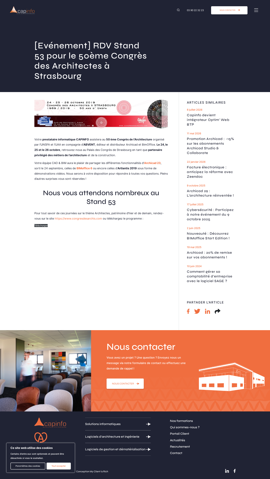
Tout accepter (59, 466)
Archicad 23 (152, 163)
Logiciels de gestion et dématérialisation (115, 449)
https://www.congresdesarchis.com (78, 218)
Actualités (177, 440)
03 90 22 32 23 (195, 10)
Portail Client (179, 434)
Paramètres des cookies (27, 466)
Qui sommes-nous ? (185, 427)
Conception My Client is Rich (92, 471)
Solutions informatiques (103, 424)
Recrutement (180, 447)
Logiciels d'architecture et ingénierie (112, 437)
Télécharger (41, 225)
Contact (176, 453)
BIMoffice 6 (84, 168)
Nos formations (181, 421)
